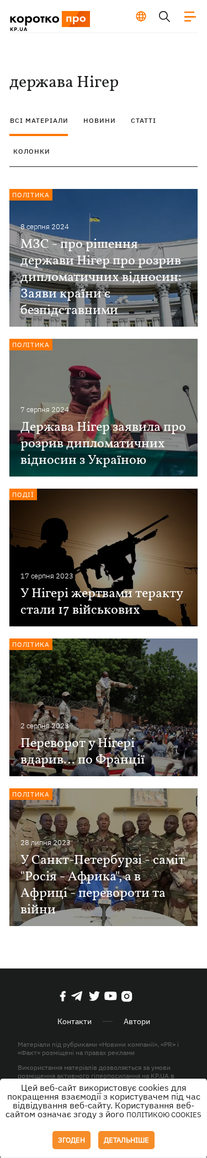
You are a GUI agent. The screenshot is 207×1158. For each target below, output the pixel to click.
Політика (31, 195)
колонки (31, 151)
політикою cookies (163, 1114)
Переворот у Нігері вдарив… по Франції (82, 752)
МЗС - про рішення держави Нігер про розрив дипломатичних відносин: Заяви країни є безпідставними (101, 277)
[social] (63, 996)
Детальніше (126, 1140)
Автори (137, 1021)
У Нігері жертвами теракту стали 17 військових (101, 602)
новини (99, 120)
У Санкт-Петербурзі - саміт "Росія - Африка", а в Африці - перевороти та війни (102, 885)
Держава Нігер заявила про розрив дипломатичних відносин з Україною (103, 444)
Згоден (71, 1140)
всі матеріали (39, 120)
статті (143, 120)
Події (23, 494)
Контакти (74, 1021)
